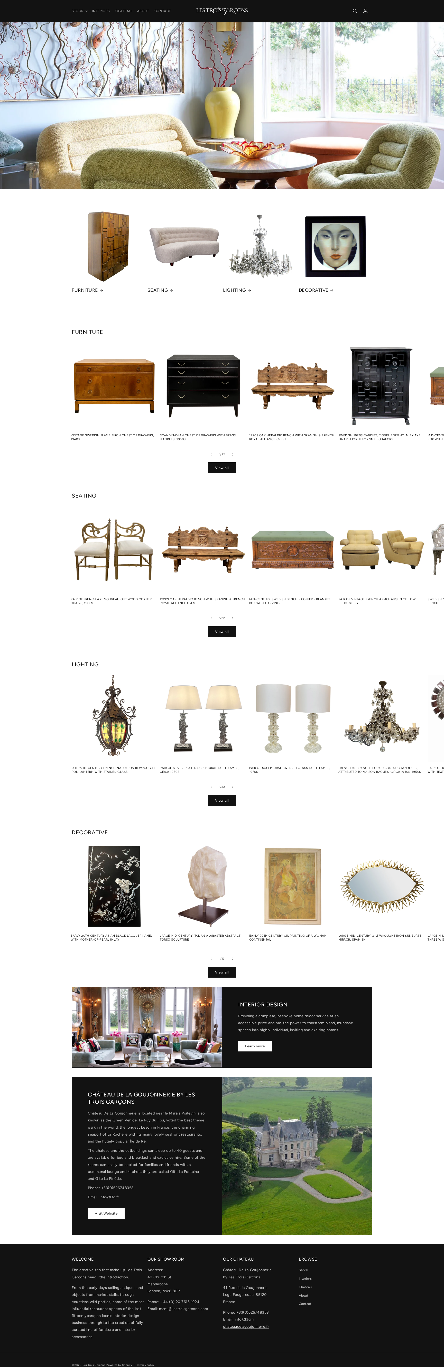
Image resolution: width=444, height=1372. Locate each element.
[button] (79, 11)
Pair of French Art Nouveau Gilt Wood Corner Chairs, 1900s (111, 601)
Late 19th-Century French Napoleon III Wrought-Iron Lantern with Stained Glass (113, 770)
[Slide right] (232, 454)
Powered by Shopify (119, 1365)
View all (222, 468)
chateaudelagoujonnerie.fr (246, 1326)
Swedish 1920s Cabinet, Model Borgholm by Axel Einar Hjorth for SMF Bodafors (380, 437)
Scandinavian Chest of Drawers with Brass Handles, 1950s (198, 437)
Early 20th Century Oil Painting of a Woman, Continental (288, 937)
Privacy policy (145, 1365)
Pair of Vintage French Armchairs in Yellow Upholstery (377, 601)
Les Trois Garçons (94, 1365)
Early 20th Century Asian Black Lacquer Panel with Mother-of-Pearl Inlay (112, 937)
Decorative (314, 290)
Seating (157, 290)
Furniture (85, 290)
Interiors (305, 1278)
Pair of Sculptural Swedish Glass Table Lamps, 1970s (289, 770)
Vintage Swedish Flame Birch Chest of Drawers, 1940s (112, 437)
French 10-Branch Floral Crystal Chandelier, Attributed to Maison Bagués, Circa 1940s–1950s (379, 770)
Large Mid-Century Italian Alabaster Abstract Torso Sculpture (200, 937)
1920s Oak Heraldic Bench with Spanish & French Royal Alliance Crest (292, 437)
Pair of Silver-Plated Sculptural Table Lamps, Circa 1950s (199, 770)
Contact (305, 1304)
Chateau (305, 1287)
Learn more (255, 1046)
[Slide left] (211, 454)
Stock (303, 1270)
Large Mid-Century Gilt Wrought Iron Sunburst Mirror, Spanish (379, 937)
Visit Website (106, 1213)
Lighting (234, 290)
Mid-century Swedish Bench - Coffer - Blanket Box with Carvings (289, 601)
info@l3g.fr (109, 1197)
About (304, 1295)
